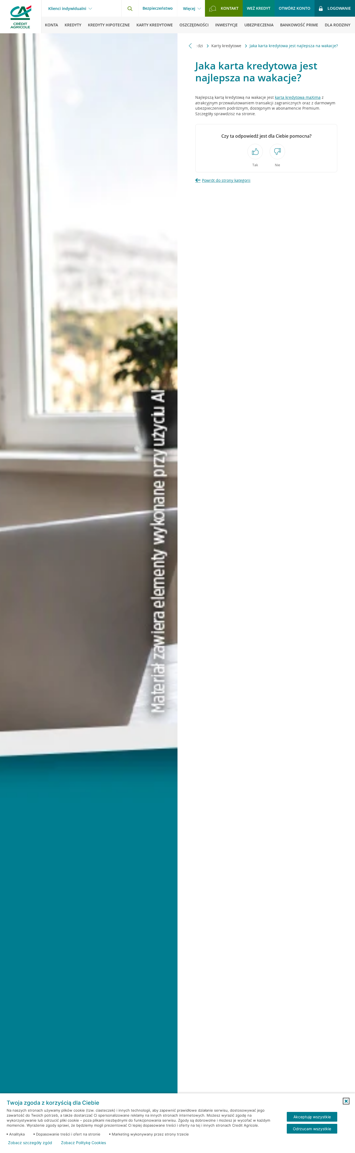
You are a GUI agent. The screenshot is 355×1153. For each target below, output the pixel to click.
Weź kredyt (258, 8)
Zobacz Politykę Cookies (83, 1143)
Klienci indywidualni (67, 8)
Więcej (189, 8)
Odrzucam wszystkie (312, 1128)
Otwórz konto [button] (294, 8)
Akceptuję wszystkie (312, 1116)
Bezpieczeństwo (158, 8)
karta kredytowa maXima (298, 97)
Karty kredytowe (226, 45)
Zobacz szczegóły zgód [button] (30, 1143)
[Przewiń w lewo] (190, 46)
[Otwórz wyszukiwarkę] (129, 8)
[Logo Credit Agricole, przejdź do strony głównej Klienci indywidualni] (21, 16)
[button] (346, 1101)
